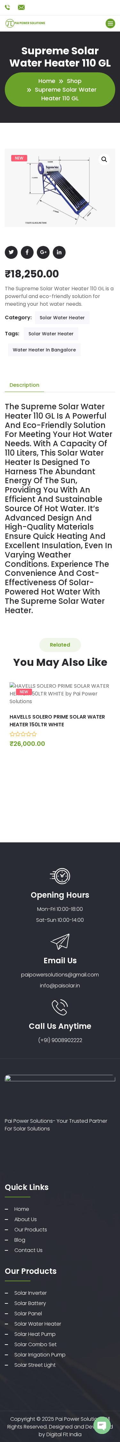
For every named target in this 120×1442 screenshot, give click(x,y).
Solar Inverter (30, 1293)
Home (46, 81)
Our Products (30, 1229)
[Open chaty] (102, 1425)
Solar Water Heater (62, 317)
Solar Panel (28, 1313)
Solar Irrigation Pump (40, 1354)
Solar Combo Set (35, 1344)
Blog (19, 1240)
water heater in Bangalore (44, 350)
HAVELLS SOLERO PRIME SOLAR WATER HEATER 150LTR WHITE (57, 720)
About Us (25, 1219)
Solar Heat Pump (35, 1334)
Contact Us (28, 1250)
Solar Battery (30, 1303)
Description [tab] (24, 385)
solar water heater (51, 334)
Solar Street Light (35, 1365)
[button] (104, 159)
